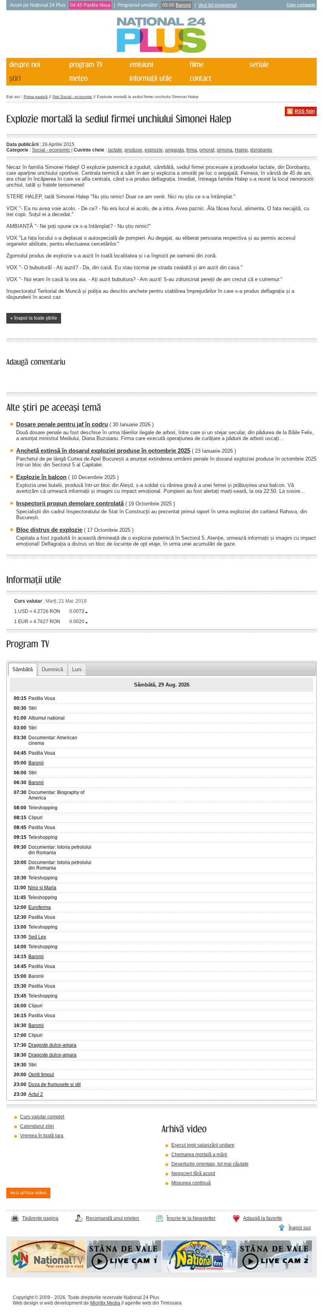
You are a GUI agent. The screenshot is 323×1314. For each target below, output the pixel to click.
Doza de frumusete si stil (54, 1084)
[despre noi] (35, 65)
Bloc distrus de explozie (49, 529)
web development (63, 1303)
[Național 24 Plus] (161, 35)
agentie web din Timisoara (153, 1303)
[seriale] (276, 65)
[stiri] (35, 78)
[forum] (96, 78)
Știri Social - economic (72, 96)
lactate (115, 150)
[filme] (216, 65)
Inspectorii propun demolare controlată (70, 503)
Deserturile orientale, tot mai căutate (210, 1164)
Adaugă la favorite (262, 1218)
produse (133, 150)
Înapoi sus (300, 1228)
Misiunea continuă (191, 1183)
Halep (241, 150)
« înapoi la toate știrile (33, 318)
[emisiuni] (156, 65)
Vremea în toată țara (41, 1135)
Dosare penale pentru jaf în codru (62, 424)
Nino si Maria (42, 887)
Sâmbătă (22, 669)
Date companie (301, 4)
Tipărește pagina (40, 1218)
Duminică (52, 669)
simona (224, 150)
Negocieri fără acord (193, 1173)
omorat (206, 150)
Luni (77, 669)
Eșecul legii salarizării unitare (202, 1145)
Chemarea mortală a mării (199, 1154)
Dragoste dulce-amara (52, 1045)
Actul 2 (35, 1094)
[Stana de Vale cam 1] (124, 1270)
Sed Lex (37, 937)
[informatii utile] (156, 78)
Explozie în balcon (41, 477)
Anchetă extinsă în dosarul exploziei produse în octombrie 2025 (103, 450)
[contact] (216, 78)
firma (191, 150)
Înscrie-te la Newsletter (191, 1218)
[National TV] (48, 1270)
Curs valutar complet (42, 1117)
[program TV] (96, 65)
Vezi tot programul (217, 5)
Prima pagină (36, 96)
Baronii (183, 5)
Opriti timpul (41, 1074)
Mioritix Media (105, 1303)
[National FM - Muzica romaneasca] (199, 1270)
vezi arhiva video (28, 1193)
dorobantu (261, 150)
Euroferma (39, 907)
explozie (154, 150)
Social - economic (51, 150)
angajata (174, 150)
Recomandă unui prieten (112, 1218)
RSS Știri (305, 111)
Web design (25, 1303)
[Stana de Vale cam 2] (275, 1270)
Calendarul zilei (37, 1126)
